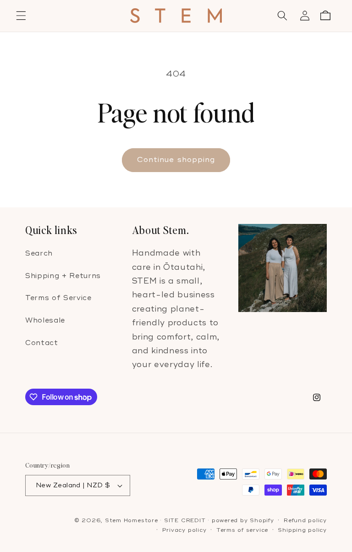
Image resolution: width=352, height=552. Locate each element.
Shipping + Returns (63, 276)
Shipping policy (302, 530)
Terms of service (242, 530)
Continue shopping (176, 159)
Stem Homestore (131, 520)
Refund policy (305, 520)
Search (39, 253)
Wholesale (45, 320)
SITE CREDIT (184, 520)
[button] (21, 16)
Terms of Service (58, 298)
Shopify (262, 520)
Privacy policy (184, 530)
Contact (41, 343)
